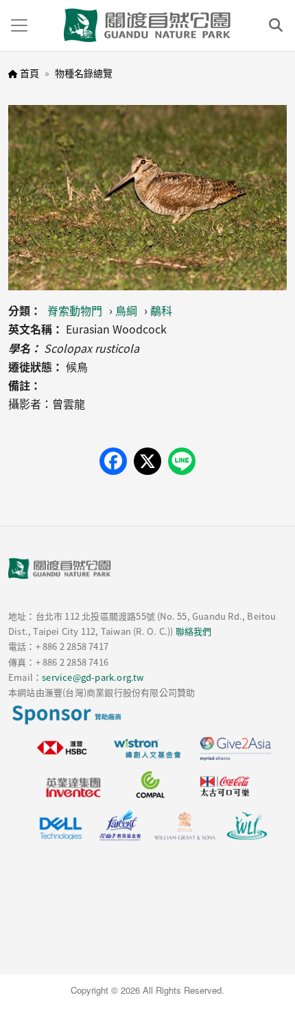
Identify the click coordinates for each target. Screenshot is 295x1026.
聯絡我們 (194, 631)
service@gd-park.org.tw (92, 677)
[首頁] (147, 25)
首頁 (29, 73)
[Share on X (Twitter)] (147, 461)
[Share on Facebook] (113, 461)
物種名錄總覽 (84, 73)
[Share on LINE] (182, 461)
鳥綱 (126, 310)
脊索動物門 (74, 310)
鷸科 (161, 310)
